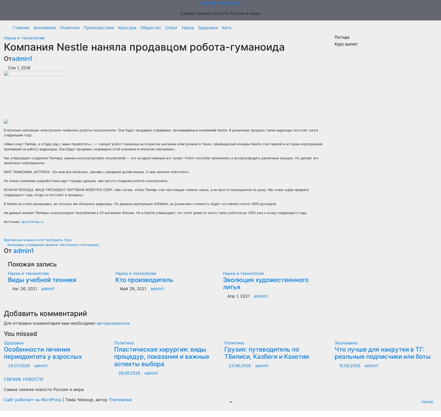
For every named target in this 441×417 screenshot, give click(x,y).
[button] (431, 27)
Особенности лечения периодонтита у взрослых (43, 353)
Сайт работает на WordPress (33, 399)
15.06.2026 (350, 365)
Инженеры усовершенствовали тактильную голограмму (52, 245)
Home (427, 401)
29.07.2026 (19, 365)
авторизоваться (113, 323)
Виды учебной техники (42, 280)
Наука (188, 27)
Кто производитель (144, 280)
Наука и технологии (24, 37)
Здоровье (208, 27)
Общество (150, 27)
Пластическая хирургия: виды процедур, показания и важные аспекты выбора (161, 357)
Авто (227, 27)
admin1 (22, 58)
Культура (127, 27)
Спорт (171, 27)
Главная (21, 27)
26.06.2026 (130, 373)
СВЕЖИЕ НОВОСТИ (220, 3)
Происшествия (99, 27)
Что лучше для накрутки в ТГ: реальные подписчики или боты (383, 353)
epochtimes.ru (32, 222)
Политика (70, 27)
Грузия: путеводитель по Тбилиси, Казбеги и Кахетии (266, 353)
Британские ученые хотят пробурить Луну (38, 240)
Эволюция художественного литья (266, 283)
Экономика (44, 27)
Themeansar (120, 399)
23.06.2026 (240, 365)
